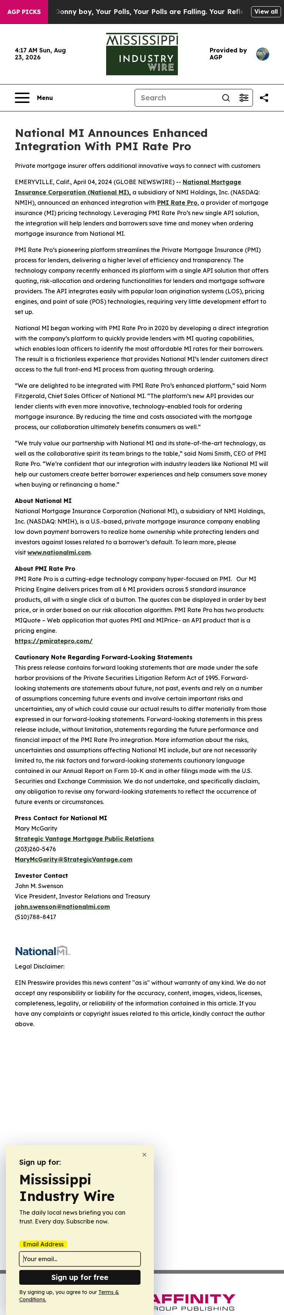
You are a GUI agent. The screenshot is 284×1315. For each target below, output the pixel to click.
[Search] (226, 97)
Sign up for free (79, 1277)
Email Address (43, 1244)
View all (266, 11)
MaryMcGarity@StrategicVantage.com (73, 859)
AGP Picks (24, 11)
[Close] (144, 1154)
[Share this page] (264, 97)
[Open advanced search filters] (244, 97)
